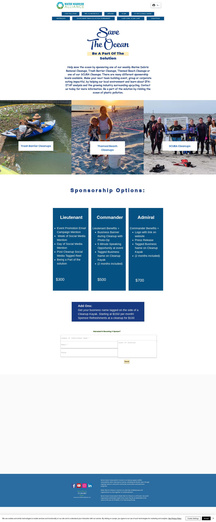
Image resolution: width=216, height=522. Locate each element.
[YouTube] (79, 485)
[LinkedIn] (90, 485)
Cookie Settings (193, 518)
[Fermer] (213, 518)
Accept (206, 518)
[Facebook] (73, 485)
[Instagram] (84, 485)
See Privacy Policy (174, 518)
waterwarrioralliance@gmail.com (82, 497)
